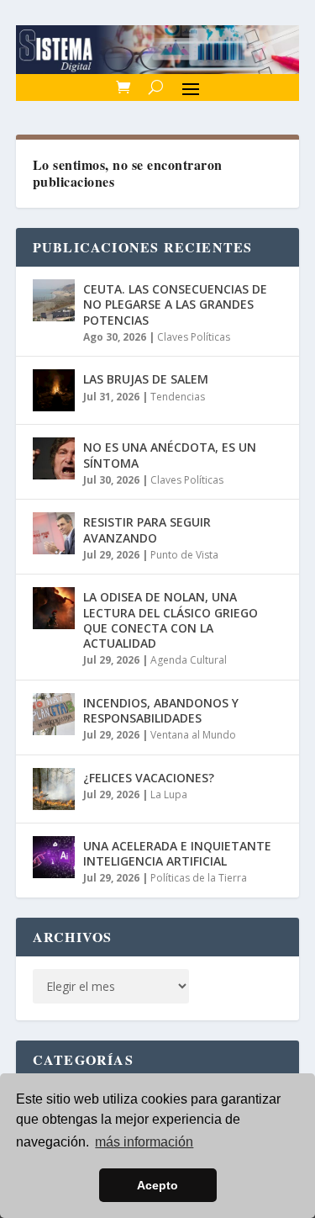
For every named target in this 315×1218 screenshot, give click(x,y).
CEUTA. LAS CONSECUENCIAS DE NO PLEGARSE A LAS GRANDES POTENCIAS (175, 304)
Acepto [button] (157, 1185)
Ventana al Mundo (193, 735)
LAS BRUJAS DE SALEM (145, 379)
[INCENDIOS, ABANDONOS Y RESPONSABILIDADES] (54, 714)
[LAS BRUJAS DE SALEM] (54, 390)
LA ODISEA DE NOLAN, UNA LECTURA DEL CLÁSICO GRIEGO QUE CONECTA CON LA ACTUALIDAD (170, 620)
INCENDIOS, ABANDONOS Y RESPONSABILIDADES (161, 710)
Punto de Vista (184, 555)
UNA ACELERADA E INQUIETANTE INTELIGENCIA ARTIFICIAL (177, 853)
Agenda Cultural (188, 660)
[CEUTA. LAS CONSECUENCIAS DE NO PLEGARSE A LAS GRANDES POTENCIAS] (54, 300)
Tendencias (177, 396)
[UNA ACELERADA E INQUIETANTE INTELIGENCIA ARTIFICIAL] (54, 857)
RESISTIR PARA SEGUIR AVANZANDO (147, 529)
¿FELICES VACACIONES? (148, 778)
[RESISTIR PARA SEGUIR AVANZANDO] (54, 533)
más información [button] (144, 1142)
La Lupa (168, 794)
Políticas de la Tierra (198, 878)
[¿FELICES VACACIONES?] (54, 789)
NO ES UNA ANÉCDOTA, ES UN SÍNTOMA (169, 454)
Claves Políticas (193, 337)
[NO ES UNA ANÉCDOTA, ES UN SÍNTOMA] (54, 458)
